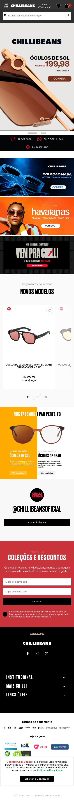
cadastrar (37, 601)
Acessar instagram (37, 522)
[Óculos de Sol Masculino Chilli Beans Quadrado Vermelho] (28, 335)
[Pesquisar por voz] (5, 16)
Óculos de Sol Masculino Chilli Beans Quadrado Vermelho (29, 366)
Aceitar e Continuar (37, 778)
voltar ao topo (37, 633)
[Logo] (22, 6)
